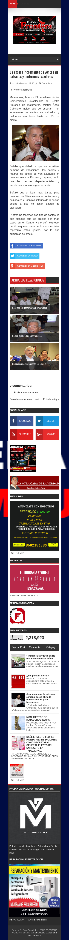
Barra (44, 83)
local (50, 83)
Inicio (37, 399)
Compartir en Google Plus (30, 265)
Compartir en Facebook (29, 245)
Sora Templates (30, 930)
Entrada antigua (51, 399)
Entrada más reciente (21, 399)
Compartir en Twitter (27, 255)
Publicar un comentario (26, 392)
